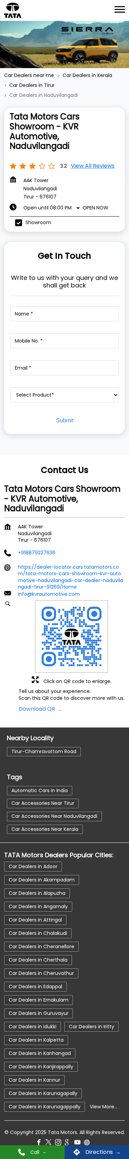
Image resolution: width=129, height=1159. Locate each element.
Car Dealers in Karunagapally (43, 1093)
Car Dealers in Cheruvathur (41, 972)
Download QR (37, 709)
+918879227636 (36, 552)
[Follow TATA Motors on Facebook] (40, 1143)
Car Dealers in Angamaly (38, 906)
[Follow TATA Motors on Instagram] (60, 1143)
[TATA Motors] (12, 10)
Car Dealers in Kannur (34, 1079)
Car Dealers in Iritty (91, 1026)
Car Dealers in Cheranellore (41, 946)
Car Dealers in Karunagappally (44, 1106)
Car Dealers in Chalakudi (38, 932)
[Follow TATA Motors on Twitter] (50, 1143)
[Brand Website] (89, 1143)
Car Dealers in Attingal (35, 919)
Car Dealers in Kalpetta (36, 1039)
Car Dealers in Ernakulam (38, 999)
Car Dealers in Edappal (35, 986)
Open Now (95, 207)
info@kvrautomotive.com (49, 594)
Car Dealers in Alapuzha (37, 892)
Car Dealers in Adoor (33, 866)
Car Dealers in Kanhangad (40, 1052)
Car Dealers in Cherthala (38, 959)
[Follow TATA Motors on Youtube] (79, 1143)
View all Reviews (93, 166)
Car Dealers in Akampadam (42, 879)
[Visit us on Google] (69, 1143)
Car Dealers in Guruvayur (38, 1012)
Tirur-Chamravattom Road (43, 751)
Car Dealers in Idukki (32, 1026)
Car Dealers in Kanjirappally (41, 1066)
